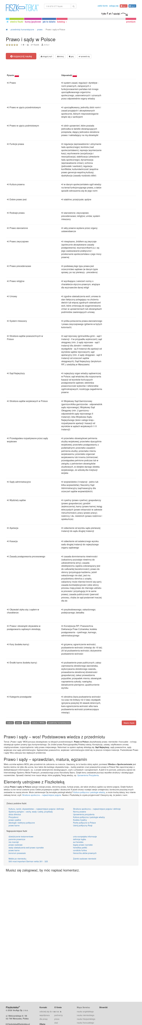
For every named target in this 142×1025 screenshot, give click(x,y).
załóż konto (103, 5)
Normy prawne (79, 811)
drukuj (61, 56)
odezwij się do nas (48, 1011)
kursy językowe (33, 21)
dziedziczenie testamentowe (21, 836)
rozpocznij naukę (22, 56)
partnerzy (58, 1015)
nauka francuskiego (85, 1022)
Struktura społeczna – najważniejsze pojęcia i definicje (97, 808)
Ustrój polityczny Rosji (82, 825)
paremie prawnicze (17, 839)
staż (56, 1022)
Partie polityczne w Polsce (84, 822)
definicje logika (79, 839)
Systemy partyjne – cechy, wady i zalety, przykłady (31, 811)
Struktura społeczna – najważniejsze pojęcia (41, 795)
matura (10, 722)
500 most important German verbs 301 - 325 (28, 861)
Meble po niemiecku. (18, 858)
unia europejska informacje (85, 836)
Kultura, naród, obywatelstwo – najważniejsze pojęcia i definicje (36, 808)
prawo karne (14, 825)
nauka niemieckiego (85, 1015)
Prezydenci (13, 817)
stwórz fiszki (16, 21)
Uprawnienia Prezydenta (88, 775)
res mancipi (14, 842)
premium (130, 21)
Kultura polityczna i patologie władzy (89, 792)
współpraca (45, 1015)
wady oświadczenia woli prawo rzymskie (26, 847)
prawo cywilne (15, 820)
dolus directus (15, 814)
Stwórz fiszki (129, 722)
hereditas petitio (80, 847)
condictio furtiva (80, 850)
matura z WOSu (38, 722)
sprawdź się (85, 56)
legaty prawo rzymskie (83, 844)
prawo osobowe (15, 844)
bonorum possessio (17, 853)
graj (72, 56)
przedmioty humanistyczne (59, 722)
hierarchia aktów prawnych (85, 853)
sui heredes (78, 842)
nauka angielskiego (85, 1011)
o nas (56, 1011)
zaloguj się (113, 5)
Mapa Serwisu (83, 1007)
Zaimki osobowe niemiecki (84, 858)
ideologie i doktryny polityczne (22, 822)
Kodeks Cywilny (80, 820)
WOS (26, 722)
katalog (61, 21)
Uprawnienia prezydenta (83, 814)
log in (124, 6)
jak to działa (49, 21)
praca (56, 1019)
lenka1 (47, 44)
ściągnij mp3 (47, 56)
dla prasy (44, 1019)
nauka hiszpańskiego (86, 1019)
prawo (18, 722)
